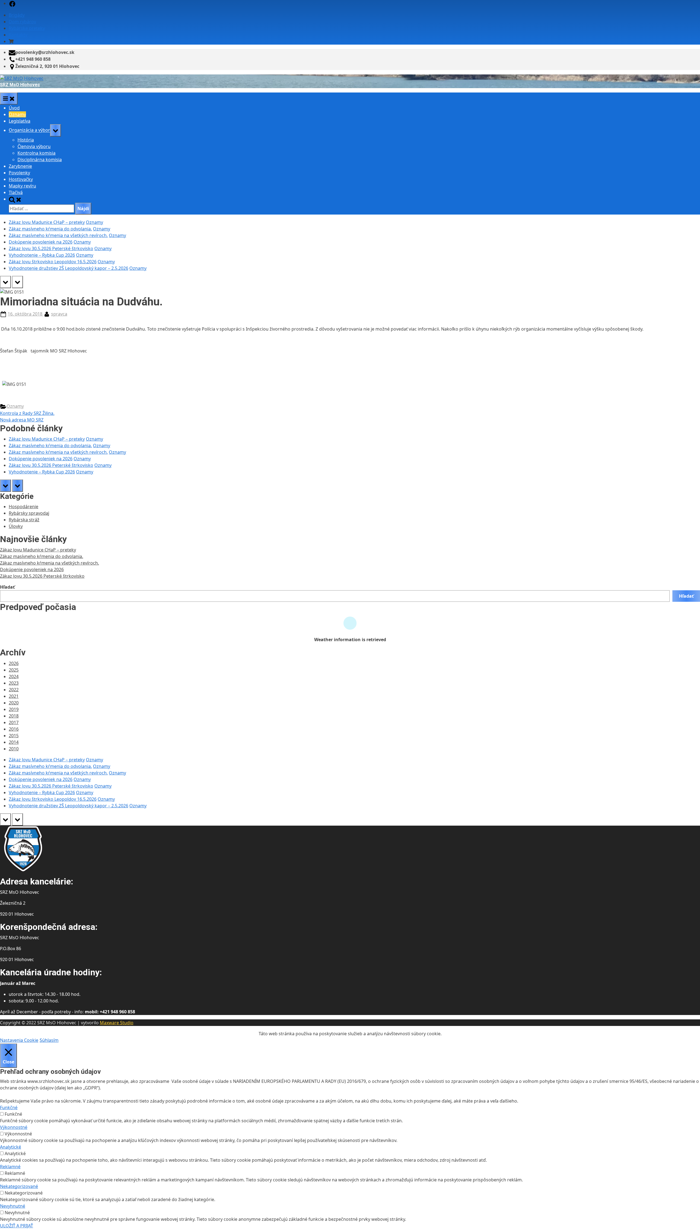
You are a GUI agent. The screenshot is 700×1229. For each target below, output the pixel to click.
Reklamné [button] (10, 1167)
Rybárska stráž (24, 520)
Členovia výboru (34, 146)
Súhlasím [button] (49, 1040)
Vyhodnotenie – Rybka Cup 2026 (42, 255)
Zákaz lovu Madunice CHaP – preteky (47, 222)
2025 (14, 670)
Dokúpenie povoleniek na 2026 (40, 242)
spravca (59, 314)
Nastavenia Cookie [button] (19, 1040)
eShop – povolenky (34, 41)
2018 (14, 716)
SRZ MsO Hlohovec (20, 84)
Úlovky (16, 526)
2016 (14, 729)
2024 (14, 676)
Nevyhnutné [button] (12, 1206)
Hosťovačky (21, 179)
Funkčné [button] (9, 1107)
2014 (14, 742)
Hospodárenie (23, 507)
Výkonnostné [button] (13, 1127)
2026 (14, 663)
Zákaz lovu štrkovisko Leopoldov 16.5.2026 (53, 262)
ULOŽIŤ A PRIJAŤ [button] (16, 1226)
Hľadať (7, 587)
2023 (14, 683)
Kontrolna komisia (37, 153)
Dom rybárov (22, 22)
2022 (14, 690)
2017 (14, 722)
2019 (14, 709)
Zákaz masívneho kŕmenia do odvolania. (50, 229)
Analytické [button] (10, 1147)
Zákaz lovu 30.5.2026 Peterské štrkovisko (51, 248)
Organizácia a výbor (29, 130)
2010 (14, 749)
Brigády (17, 15)
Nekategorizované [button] (19, 1186)
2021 (14, 696)
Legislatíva (19, 121)
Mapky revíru (22, 186)
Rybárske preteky (27, 28)
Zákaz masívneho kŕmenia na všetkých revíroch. (58, 235)
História (26, 140)
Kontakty (18, 35)
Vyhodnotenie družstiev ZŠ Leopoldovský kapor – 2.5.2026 (68, 268)
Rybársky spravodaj (29, 513)
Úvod (14, 108)
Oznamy (17, 114)
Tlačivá (16, 192)
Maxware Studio (116, 1023)
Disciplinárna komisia (40, 160)
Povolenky (19, 173)
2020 (14, 703)
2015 (14, 736)
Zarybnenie (20, 166)
